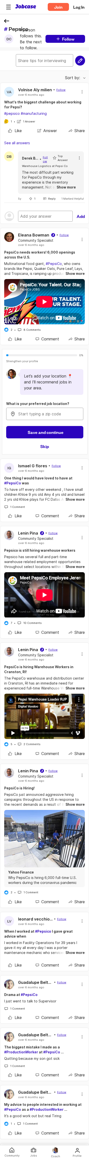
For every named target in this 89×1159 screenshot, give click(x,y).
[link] (15, 131)
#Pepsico (43, 931)
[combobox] (44, 414)
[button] (8, 7)
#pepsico (12, 113)
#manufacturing (34, 113)
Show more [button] (66, 187)
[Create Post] (80, 61)
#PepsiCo (54, 263)
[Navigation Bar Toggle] (8, 7)
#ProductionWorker (21, 1052)
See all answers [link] (17, 143)
